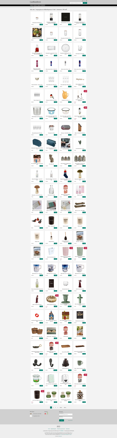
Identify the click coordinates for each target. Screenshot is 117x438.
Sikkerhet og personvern (61, 428)
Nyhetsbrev (68, 428)
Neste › (61, 407)
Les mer (61, 434)
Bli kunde (35, 5)
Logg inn (39, 5)
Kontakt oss (43, 5)
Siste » (65, 407)
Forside (31, 5)
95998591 (62, 430)
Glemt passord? (70, 420)
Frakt (49, 428)
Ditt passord (61, 416)
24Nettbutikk (60, 436)
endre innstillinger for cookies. (68, 434)
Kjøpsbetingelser (53, 428)
